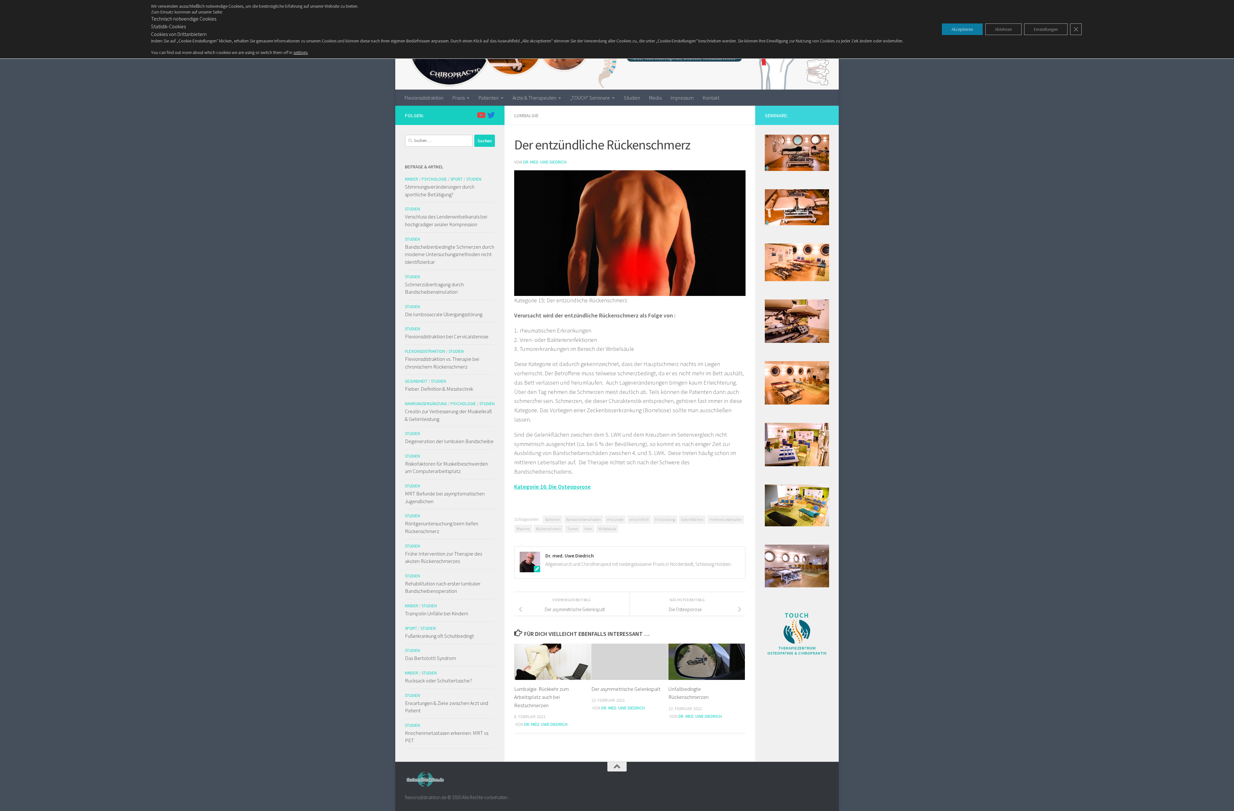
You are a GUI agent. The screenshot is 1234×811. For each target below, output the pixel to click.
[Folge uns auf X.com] (491, 115)
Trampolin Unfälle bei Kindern (436, 613)
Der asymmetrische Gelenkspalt (625, 688)
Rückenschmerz (548, 528)
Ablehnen (1003, 29)
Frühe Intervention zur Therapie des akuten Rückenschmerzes (443, 557)
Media (655, 97)
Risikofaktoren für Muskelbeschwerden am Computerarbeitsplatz (446, 467)
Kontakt (711, 97)
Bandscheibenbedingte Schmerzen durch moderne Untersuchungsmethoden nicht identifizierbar (449, 254)
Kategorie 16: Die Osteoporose (552, 486)
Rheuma (523, 528)
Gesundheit (416, 381)
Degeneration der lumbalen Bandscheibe (449, 441)
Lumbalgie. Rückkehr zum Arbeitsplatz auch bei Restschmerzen (541, 697)
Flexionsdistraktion (424, 97)
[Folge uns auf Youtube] (481, 115)
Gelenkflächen (692, 519)
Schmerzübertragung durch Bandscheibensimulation (434, 288)
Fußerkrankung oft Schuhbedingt (439, 635)
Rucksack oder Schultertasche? (438, 680)
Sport (457, 179)
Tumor (572, 528)
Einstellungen (1046, 29)
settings (300, 52)
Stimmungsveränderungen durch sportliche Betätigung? (439, 190)
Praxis (458, 97)
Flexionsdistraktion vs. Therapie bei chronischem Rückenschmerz (442, 362)
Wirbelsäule (607, 528)
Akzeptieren (962, 29)
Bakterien (552, 519)
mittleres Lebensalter (726, 519)
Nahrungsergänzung (426, 403)
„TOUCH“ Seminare (590, 97)
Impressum (682, 97)
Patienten (488, 97)
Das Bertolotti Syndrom (430, 658)
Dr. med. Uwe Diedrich (545, 162)
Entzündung (665, 519)
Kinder (411, 179)
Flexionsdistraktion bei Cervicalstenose (446, 336)
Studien (632, 97)
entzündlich (639, 519)
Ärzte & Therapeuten (534, 97)
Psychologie (434, 179)
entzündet (615, 519)
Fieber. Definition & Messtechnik (439, 388)
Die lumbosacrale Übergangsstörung (443, 314)
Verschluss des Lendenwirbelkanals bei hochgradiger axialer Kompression (446, 220)
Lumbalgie (526, 115)
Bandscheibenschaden (583, 519)
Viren (588, 528)
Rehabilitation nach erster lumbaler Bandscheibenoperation (442, 587)
